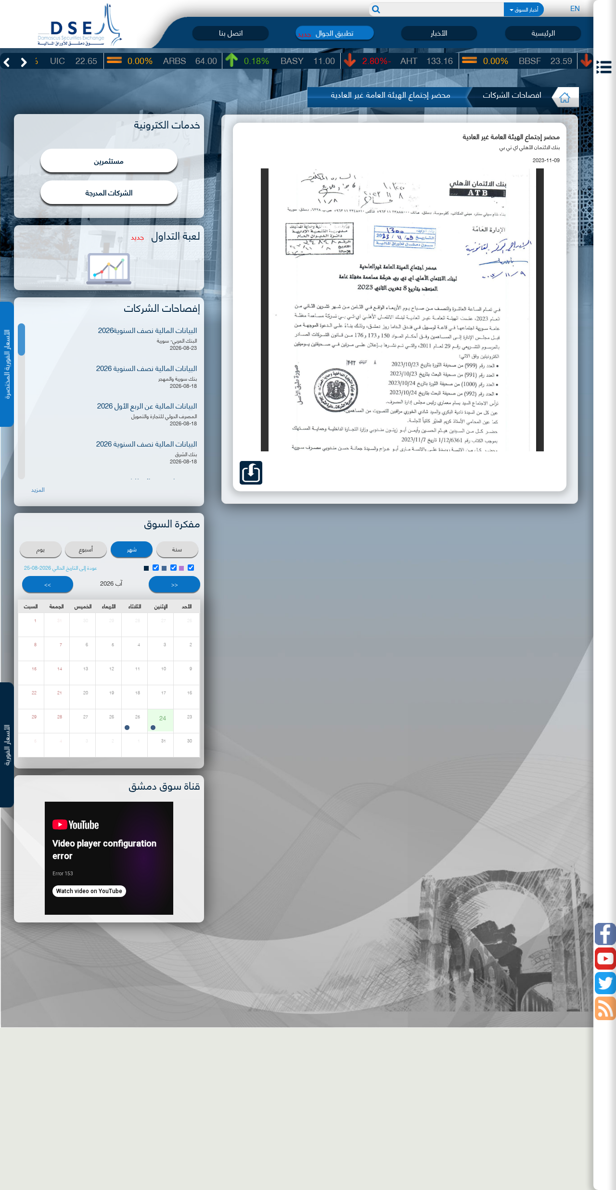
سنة (177, 548)
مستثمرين (109, 160)
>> (47, 584)
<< (174, 584)
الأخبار (439, 32)
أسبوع (86, 548)
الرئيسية (543, 32)
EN (575, 7)
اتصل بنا (231, 32)
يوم (41, 548)
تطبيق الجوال (334, 32)
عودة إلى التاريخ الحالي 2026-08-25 (60, 567)
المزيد (38, 489)
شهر (132, 548)
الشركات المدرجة (109, 192)
